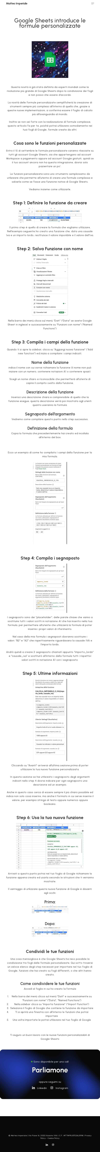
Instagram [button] (62, 1088)
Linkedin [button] (42, 1088)
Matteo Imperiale (16, 3)
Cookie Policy (54, 1138)
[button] (92, 3)
